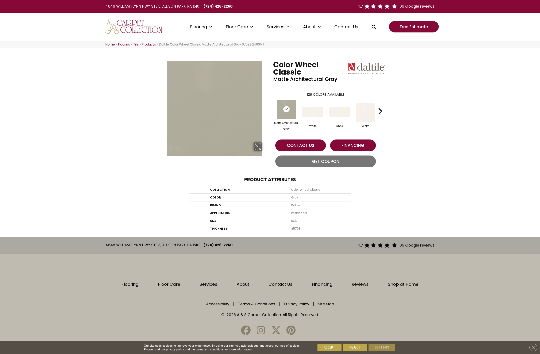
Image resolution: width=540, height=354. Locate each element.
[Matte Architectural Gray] (286, 109)
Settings (382, 347)
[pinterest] (291, 330)
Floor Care (237, 27)
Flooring (198, 27)
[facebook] (246, 330)
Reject (355, 347)
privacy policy (175, 349)
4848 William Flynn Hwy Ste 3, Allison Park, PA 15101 (152, 6)
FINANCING (353, 145)
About (309, 27)
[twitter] (276, 330)
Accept (329, 347)
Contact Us (346, 27)
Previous (271, 105)
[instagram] (261, 330)
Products (149, 44)
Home (110, 44)
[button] (210, 26)
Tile (136, 44)
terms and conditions (210, 349)
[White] (312, 112)
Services (275, 27)
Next (380, 105)
